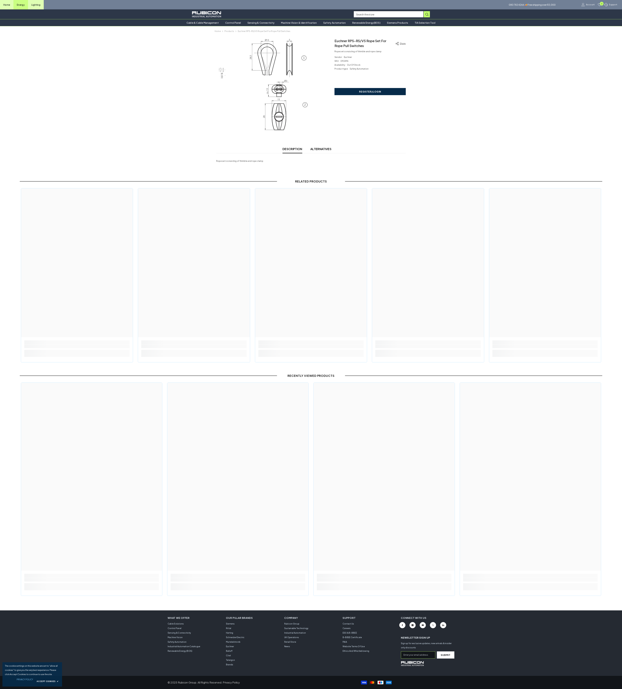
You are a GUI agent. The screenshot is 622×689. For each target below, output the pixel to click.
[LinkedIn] (443, 625)
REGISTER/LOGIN (370, 91)
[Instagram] (412, 625)
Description (292, 149)
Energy (21, 4)
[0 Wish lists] (599, 4)
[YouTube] (423, 625)
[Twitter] (433, 625)
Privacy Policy (231, 682)
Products (229, 31)
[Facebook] (402, 625)
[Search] (392, 14)
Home (6, 4)
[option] (278, 84)
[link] (77, 346)
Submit (445, 655)
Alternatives (320, 149)
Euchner (348, 57)
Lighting (35, 4)
